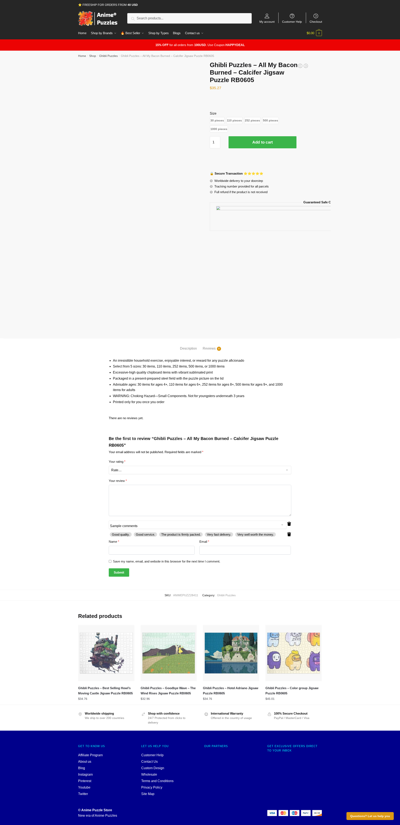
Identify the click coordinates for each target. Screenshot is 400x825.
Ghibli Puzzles (108, 56)
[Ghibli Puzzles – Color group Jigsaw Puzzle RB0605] (293, 653)
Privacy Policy (151, 787)
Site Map (147, 794)
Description (188, 348)
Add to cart (262, 142)
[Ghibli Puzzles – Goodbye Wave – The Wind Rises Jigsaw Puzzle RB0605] (169, 653)
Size (213, 113)
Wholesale (149, 774)
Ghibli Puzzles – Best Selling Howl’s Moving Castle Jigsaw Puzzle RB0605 (105, 690)
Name (114, 541)
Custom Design (152, 768)
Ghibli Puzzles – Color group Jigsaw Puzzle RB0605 (292, 690)
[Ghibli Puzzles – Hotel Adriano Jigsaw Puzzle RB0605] (231, 653)
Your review (118, 480)
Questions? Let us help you (370, 816)
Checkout (316, 21)
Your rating (117, 461)
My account (267, 21)
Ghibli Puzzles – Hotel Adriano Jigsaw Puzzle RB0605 (230, 690)
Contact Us (149, 761)
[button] (217, 120)
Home (82, 56)
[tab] (188, 345)
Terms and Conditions (157, 781)
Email (204, 541)
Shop (92, 56)
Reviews (209, 348)
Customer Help (292, 21)
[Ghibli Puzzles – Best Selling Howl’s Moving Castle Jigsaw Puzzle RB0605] (106, 653)
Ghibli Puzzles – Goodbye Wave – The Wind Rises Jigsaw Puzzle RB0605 (168, 690)
